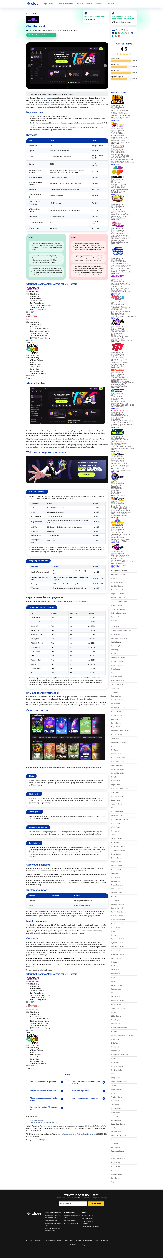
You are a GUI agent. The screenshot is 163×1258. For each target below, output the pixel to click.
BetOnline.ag (115, 634)
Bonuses (89, 4)
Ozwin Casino (116, 642)
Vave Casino (115, 703)
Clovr (41, 1126)
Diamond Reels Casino (119, 638)
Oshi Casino (115, 1147)
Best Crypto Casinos (37, 1120)
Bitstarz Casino (116, 676)
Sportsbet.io (115, 973)
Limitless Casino (117, 1047)
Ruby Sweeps (116, 989)
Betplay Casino (116, 896)
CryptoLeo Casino (117, 904)
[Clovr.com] (33, 3)
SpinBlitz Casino (117, 586)
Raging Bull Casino (118, 769)
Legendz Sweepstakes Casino (122, 1035)
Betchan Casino (116, 715)
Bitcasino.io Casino (118, 846)
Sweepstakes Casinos (65, 4)
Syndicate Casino (117, 943)
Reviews (80, 4)
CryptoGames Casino (118, 742)
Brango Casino (116, 858)
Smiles (113, 1093)
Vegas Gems (115, 784)
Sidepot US (115, 1143)
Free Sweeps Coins (51, 1220)
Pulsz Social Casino (118, 919)
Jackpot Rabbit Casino (119, 601)
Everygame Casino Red (119, 1054)
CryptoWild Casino (118, 657)
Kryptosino (115, 831)
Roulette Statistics (87, 1215)
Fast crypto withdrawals (39, 256)
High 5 (113, 1182)
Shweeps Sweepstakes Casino (122, 630)
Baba (113, 673)
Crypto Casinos (48, 4)
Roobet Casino (116, 754)
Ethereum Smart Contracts (90, 1226)
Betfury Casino (116, 865)
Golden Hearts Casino (119, 1081)
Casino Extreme (117, 985)
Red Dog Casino (117, 923)
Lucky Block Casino (118, 1158)
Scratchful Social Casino (120, 730)
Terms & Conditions (53, 1240)
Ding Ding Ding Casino (119, 1135)
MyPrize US (115, 962)
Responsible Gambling (84, 1240)
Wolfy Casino (116, 711)
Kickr (113, 993)
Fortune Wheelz (116, 617)
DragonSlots (115, 1077)
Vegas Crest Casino (118, 862)
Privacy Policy (68, 1240)
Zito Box (114, 1170)
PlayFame (114, 750)
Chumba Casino (117, 892)
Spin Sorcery (115, 900)
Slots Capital (115, 1020)
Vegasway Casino (117, 593)
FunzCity (114, 620)
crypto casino (46, 98)
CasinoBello (115, 1112)
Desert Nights (116, 958)
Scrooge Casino (117, 889)
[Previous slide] (29, 65)
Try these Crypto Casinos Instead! (41, 35)
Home (27, 13)
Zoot (113, 1139)
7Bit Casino (115, 1074)
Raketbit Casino (117, 1174)
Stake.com (115, 688)
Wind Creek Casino (118, 707)
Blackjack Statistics (88, 1218)
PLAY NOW (30, 312)
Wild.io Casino (116, 996)
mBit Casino (115, 950)
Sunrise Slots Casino (118, 912)
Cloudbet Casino (117, 765)
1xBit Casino (115, 792)
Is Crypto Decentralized (71, 1223)
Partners (104, 1240)
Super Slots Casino (118, 1124)
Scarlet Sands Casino (118, 597)
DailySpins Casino (117, 700)
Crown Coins (115, 1050)
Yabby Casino (116, 1108)
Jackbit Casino (116, 1155)
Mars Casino (115, 669)
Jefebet (114, 1085)
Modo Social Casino (118, 757)
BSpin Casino (116, 1004)
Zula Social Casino (117, 908)
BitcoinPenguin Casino (119, 1027)
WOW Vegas (115, 827)
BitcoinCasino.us (117, 885)
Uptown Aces (116, 800)
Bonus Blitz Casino (118, 773)
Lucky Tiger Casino (118, 761)
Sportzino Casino (117, 1000)
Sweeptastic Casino (118, 1008)
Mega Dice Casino (117, 727)
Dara (113, 977)
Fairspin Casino (116, 1089)
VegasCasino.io (116, 804)
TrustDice (114, 692)
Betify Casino (116, 869)
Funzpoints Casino (117, 680)
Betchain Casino (117, 661)
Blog (96, 1240)
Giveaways (99, 4)
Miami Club (115, 1039)
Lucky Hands (115, 823)
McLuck (114, 578)
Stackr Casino (116, 1131)
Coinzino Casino (117, 916)
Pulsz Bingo (115, 1062)
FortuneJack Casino (118, 939)
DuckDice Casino (117, 815)
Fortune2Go (115, 1166)
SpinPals (114, 1012)
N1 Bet (113, 935)
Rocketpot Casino (117, 1151)
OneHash (114, 719)
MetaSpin (114, 777)
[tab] (66, 87)
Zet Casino (115, 1104)
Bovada (114, 1031)
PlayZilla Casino (117, 1070)
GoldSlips (114, 873)
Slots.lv (113, 746)
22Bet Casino (116, 1016)
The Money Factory (118, 850)
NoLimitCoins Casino (118, 613)
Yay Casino (115, 738)
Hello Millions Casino (118, 574)
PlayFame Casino (117, 582)
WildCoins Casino (117, 954)
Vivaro (113, 981)
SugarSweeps (116, 1162)
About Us (29, 1240)
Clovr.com (47, 1140)
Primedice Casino (117, 946)
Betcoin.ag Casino (117, 646)
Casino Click (115, 781)
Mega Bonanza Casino (119, 590)
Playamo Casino (117, 1066)
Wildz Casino (116, 969)
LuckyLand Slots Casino (119, 788)
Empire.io (114, 653)
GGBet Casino (116, 1120)
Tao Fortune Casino (118, 609)
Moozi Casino (116, 877)
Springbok (115, 1116)
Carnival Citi (115, 881)
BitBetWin (114, 1043)
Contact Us (39, 1240)
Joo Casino (115, 835)
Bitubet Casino (116, 734)
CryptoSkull (115, 1023)
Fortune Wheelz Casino (119, 819)
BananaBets (115, 842)
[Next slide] (105, 65)
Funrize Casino (116, 605)
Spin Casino (115, 1178)
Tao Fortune (115, 1128)
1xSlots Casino (116, 838)
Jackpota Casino (117, 684)
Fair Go (113, 931)
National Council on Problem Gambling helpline (79, 1134)
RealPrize (114, 966)
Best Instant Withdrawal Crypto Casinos (43, 1122)
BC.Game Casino (117, 811)
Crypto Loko (115, 808)
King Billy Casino (117, 1101)
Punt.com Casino (117, 796)
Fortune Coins (116, 927)
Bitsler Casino (116, 854)
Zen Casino (115, 626)
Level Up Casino (117, 665)
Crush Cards (110, 4)
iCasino (113, 1058)
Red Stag (114, 649)
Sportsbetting (116, 696)
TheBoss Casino (117, 1097)
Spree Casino (116, 723)
